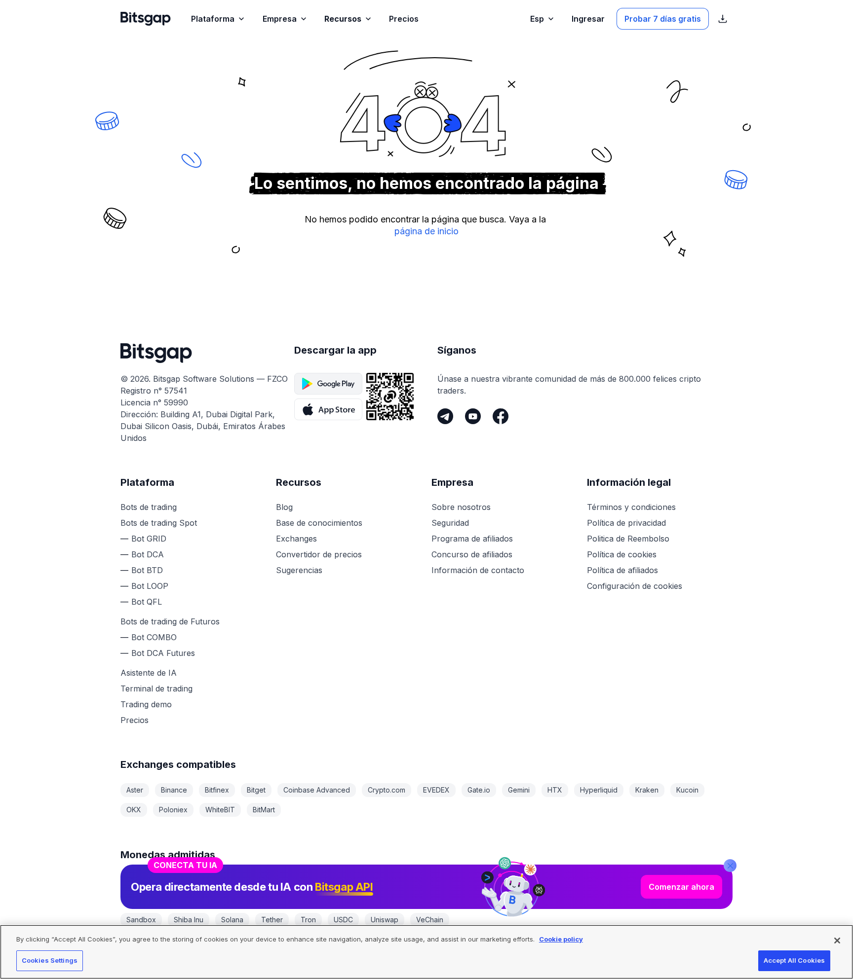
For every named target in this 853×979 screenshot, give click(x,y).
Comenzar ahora (681, 887)
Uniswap (384, 919)
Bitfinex (217, 790)
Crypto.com (386, 790)
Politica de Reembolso (628, 539)
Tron (308, 919)
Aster (134, 790)
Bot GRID (148, 539)
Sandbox (141, 919)
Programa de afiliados (472, 539)
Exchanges (296, 539)
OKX (133, 809)
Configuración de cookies (634, 586)
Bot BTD (147, 570)
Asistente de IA (148, 673)
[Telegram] (445, 416)
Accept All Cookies (794, 960)
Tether (272, 919)
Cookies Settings (50, 960)
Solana (232, 919)
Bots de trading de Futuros (170, 621)
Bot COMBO (154, 637)
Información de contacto (477, 570)
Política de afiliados (622, 570)
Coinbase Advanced (316, 790)
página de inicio (426, 231)
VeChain (429, 919)
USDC (343, 919)
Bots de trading (148, 507)
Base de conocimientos (319, 523)
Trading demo (146, 704)
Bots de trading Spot (158, 523)
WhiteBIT (220, 809)
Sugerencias (299, 570)
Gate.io (478, 790)
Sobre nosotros (461, 507)
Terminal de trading (156, 688)
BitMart (264, 809)
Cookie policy (561, 939)
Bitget (256, 790)
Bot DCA (147, 554)
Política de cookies (622, 554)
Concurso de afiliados (471, 554)
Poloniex (173, 809)
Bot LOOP (149, 586)
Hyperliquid (599, 790)
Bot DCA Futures (163, 653)
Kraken (647, 790)
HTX (554, 790)
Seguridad (450, 523)
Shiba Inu (188, 919)
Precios (134, 720)
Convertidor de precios (319, 554)
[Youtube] (473, 416)
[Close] (730, 865)
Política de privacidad (626, 523)
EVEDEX (436, 790)
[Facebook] (500, 416)
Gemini (519, 790)
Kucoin (687, 790)
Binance (174, 790)
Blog (284, 507)
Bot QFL (146, 602)
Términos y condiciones (631, 507)
